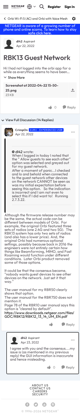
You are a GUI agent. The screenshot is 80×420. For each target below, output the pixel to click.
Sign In (69, 7)
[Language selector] (31, 6)
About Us (40, 385)
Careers (40, 391)
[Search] (41, 6)
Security (40, 394)
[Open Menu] (74, 19)
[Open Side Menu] (5, 6)
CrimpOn (21, 129)
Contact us (40, 388)
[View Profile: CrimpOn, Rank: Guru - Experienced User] (8, 132)
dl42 (19, 41)
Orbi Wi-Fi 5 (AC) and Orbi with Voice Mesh (37, 19)
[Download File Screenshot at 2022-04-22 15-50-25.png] (73, 90)
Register (54, 7)
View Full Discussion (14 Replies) (30, 120)
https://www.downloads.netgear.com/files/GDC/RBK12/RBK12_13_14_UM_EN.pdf (39, 314)
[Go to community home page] (18, 6)
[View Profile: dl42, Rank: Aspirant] (8, 43)
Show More (16, 77)
